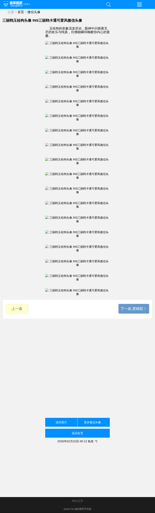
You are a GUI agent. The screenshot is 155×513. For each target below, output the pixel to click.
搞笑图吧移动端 (46, 4)
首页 (21, 12)
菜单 (139, 4)
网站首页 (77, 500)
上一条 (17, 309)
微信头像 (33, 12)
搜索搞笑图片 (108, 4)
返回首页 (77, 433)
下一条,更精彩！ (133, 309)
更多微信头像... (93, 422)
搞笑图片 (61, 422)
